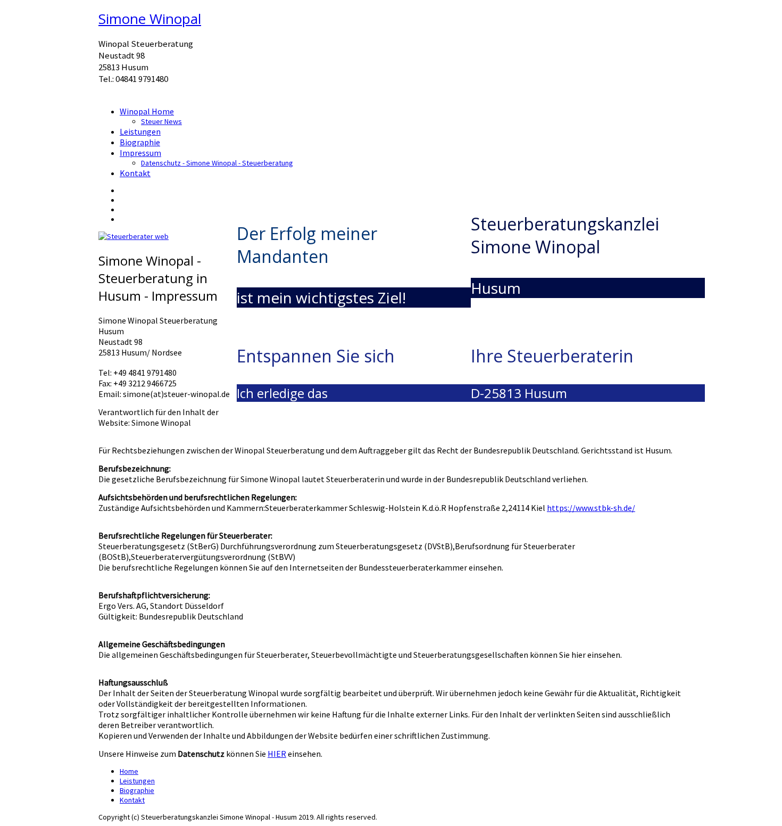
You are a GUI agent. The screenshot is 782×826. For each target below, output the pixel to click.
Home (129, 771)
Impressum (140, 152)
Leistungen (140, 131)
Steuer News (161, 121)
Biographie (140, 142)
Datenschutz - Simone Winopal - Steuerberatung (217, 163)
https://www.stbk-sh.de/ (591, 507)
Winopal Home (147, 111)
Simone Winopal (149, 18)
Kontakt (135, 173)
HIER (277, 753)
